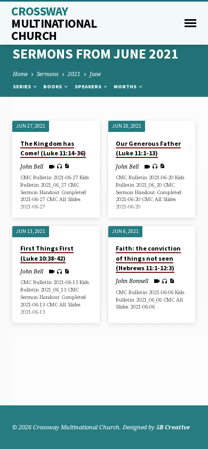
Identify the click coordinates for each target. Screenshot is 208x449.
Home (20, 74)
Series (22, 86)
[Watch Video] (51, 166)
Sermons (48, 74)
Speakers (88, 86)
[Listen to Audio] (59, 166)
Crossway (54, 23)
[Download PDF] (66, 166)
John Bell (31, 166)
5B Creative (173, 427)
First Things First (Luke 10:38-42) (47, 253)
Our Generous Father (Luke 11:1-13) (148, 148)
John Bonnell (132, 281)
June (95, 74)
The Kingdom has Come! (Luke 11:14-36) (53, 148)
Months (126, 86)
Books (53, 86)
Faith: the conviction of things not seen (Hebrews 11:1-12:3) (148, 257)
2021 (74, 74)
